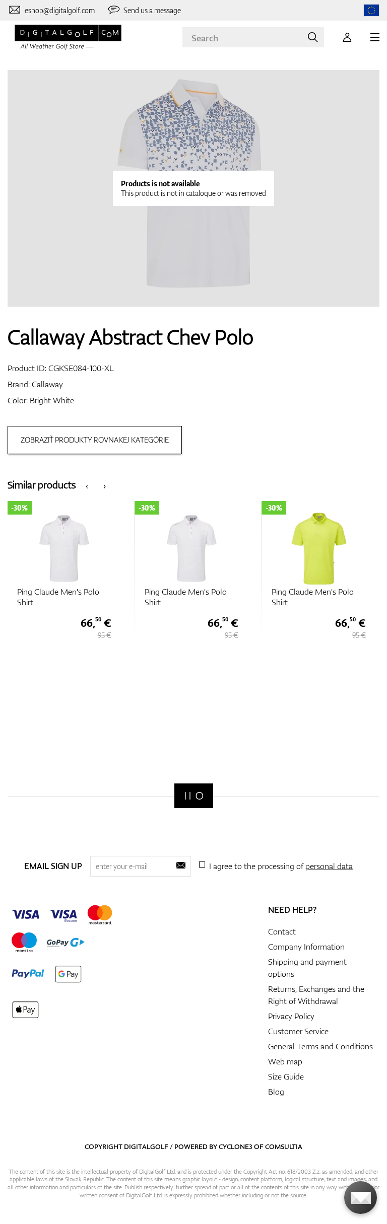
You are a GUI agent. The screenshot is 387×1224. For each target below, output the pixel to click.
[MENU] (374, 37)
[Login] (347, 37)
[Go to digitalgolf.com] (371, 10)
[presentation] (87, 485)
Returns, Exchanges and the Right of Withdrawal (316, 994)
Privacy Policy (291, 1016)
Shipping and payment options (307, 967)
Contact (282, 931)
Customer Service (298, 1031)
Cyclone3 (235, 1146)
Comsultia (283, 1146)
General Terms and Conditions (320, 1046)
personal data (329, 866)
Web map (285, 1061)
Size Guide (286, 1076)
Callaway (47, 384)
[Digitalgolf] (193, 795)
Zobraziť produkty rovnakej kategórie (95, 440)
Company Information (306, 946)
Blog (276, 1091)
